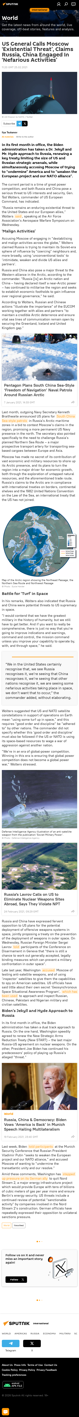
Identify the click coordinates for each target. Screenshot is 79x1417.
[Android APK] (13, 1385)
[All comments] (5, 1411)
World (8, 1114)
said (18, 216)
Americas (21, 1333)
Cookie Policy (10, 1370)
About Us (7, 1365)
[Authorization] (58, 4)
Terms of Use (35, 1365)
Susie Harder (18, 586)
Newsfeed (19, 1225)
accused (48, 970)
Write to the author (25, 136)
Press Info (20, 1365)
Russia (34, 1333)
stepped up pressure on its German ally (39, 1176)
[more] (73, 402)
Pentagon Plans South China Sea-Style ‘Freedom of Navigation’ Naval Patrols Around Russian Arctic (39, 390)
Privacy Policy (27, 1370)
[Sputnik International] (11, 5)
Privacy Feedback (47, 1370)
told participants (41, 1146)
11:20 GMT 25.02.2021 (14, 67)
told (16, 947)
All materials (7, 136)
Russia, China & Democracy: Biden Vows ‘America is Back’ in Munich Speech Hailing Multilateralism (35, 1124)
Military (65, 1333)
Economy (49, 1333)
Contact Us (50, 1365)
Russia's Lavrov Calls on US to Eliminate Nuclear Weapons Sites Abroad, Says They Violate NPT (34, 899)
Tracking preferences (14, 1374)
